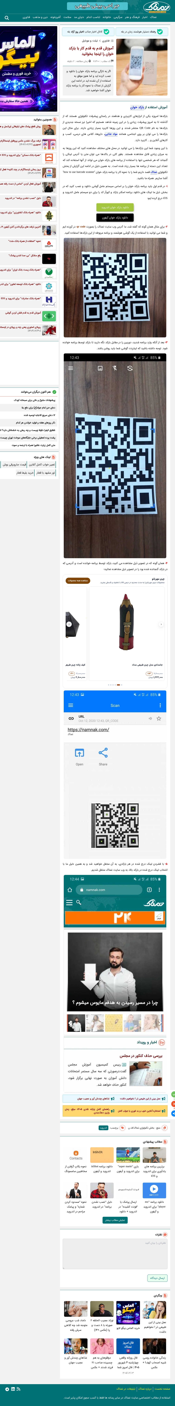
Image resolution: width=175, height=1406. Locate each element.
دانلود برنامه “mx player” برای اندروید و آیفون (154, 1207)
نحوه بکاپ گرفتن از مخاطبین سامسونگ (76, 1168)
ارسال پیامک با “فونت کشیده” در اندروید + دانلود (128, 1207)
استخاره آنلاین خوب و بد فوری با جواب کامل (139, 1111)
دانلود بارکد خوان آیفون (115, 218)
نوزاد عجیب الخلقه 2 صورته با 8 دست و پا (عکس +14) (102, 1325)
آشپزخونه (55, 17)
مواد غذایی (111, 134)
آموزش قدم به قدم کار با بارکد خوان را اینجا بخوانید (91, 51)
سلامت (67, 17)
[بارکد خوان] (115, 287)
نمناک (153, 17)
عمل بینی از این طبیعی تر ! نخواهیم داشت (140, 1098)
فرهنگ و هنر (132, 17)
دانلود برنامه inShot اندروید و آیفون (102, 1168)
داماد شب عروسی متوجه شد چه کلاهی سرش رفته (75, 1325)
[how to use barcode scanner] (115, 455)
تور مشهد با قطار (46, 473)
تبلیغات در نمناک (126, 1389)
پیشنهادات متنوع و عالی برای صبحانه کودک (34, 400)
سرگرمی (118, 17)
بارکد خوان (137, 107)
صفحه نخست (162, 1389)
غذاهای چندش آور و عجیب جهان (93, 1098)
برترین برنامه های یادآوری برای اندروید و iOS (154, 1171)
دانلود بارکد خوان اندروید (115, 207)
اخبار (144, 17)
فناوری (26, 17)
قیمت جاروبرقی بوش (14, 464)
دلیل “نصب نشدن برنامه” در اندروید (102, 1204)
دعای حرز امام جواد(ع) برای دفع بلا (38, 407)
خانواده (107, 17)
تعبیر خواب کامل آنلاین (42, 464)
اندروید (103, 1128)
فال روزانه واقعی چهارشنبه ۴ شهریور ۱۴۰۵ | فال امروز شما (128, 1362)
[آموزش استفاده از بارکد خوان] (115, 774)
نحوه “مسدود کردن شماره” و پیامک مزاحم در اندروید (75, 1207)
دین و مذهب (40, 17)
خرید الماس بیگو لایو (128, 1328)
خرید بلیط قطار (25, 473)
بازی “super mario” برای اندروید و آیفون (128, 1168)
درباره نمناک (145, 1389)
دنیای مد (79, 17)
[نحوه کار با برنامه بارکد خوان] (115, 984)
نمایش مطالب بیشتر (115, 1220)
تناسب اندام (93, 17)
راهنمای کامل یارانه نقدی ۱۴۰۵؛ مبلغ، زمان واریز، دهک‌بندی (87, 1111)
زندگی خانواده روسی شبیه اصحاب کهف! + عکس (154, 1362)
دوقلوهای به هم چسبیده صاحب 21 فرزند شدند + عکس (102, 1362)
